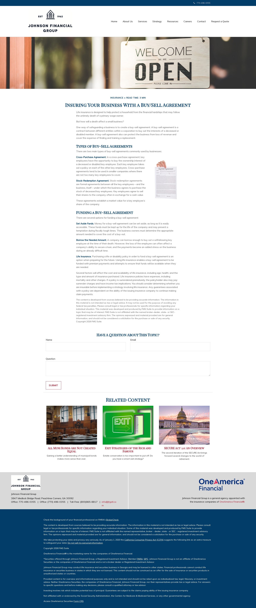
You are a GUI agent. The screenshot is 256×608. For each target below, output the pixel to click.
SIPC (146, 559)
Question (50, 358)
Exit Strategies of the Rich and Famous (128, 449)
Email (133, 339)
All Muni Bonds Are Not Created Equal (72, 449)
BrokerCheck (112, 519)
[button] (127, 21)
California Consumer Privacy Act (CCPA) (144, 539)
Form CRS (79, 601)
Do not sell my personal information (85, 543)
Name (49, 339)
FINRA (140, 559)
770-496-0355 (203, 3)
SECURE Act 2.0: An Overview (184, 448)
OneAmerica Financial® (232, 501)
